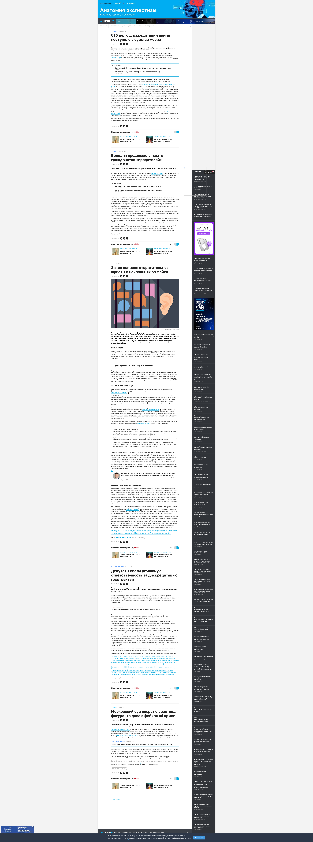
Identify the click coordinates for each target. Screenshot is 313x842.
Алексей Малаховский (123, 537)
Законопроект (139, 537)
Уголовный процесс (119, 768)
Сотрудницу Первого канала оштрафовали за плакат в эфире (138, 190)
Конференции (114, 26)
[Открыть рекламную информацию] (212, 253)
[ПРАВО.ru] (107, 21)
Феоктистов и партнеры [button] (119, 393)
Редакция (117, 832)
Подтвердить (199, 837)
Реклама (136, 832)
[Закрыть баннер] (33, 827)
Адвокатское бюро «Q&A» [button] (150, 409)
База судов (138, 26)
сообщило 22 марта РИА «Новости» (126, 735)
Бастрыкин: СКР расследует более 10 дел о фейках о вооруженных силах (143, 68)
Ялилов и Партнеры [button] (132, 509)
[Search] (190, 26)
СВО (113, 607)
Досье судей (126, 26)
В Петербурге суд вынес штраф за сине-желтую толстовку (137, 72)
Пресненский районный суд (120, 730)
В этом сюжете (117, 65)
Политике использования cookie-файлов (119, 840)
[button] (121, 44)
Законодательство (118, 363)
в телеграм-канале (157, 174)
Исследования (150, 26)
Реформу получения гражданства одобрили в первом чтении (138, 186)
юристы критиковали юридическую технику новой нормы (144, 763)
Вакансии (144, 832)
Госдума (116, 678)
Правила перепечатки (156, 832)
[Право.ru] (106, 833)
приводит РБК (116, 57)
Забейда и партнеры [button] (144, 423)
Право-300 (103, 26)
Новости (116, 234)
